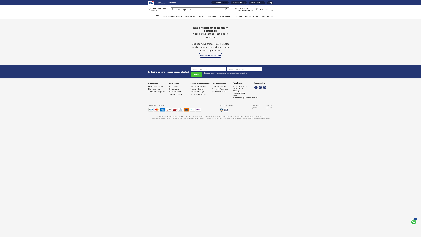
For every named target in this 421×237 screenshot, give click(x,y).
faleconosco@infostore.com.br (245, 98)
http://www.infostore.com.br (227, 118)
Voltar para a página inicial (210, 55)
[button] (158, 9)
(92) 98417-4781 (239, 93)
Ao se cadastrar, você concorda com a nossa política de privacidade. (226, 73)
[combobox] (200, 9)
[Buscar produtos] (226, 9)
